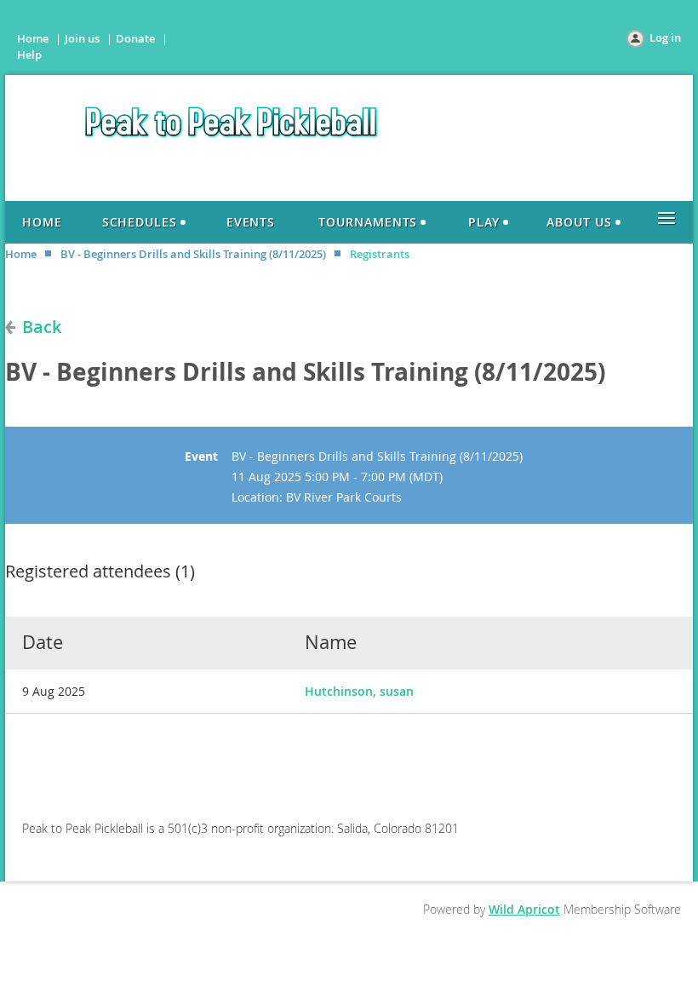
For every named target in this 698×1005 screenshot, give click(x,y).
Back (41, 326)
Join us (82, 38)
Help (29, 54)
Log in (665, 37)
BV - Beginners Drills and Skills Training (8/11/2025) (193, 253)
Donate (135, 38)
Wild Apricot (524, 909)
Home (33, 38)
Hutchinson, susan (359, 691)
